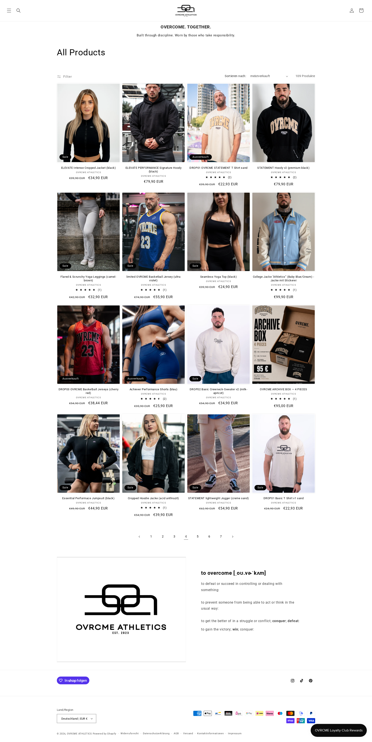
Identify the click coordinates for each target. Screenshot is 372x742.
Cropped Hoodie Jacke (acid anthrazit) (153, 498)
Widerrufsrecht (130, 733)
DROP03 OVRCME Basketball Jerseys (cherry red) (89, 391)
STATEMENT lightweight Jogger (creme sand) (218, 498)
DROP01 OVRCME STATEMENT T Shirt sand (218, 167)
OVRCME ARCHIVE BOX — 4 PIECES (283, 389)
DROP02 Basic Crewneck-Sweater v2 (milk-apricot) (218, 391)
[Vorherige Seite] (139, 536)
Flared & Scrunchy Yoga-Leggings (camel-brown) (88, 278)
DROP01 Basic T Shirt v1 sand (284, 498)
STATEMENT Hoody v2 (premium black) (283, 167)
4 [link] (186, 536)
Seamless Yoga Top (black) (218, 276)
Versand (188, 733)
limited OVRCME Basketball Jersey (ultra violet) (153, 278)
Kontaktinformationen (210, 733)
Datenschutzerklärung (156, 733)
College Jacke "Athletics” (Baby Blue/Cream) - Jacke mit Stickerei (283, 278)
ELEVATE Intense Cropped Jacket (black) (88, 167)
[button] (9, 10)
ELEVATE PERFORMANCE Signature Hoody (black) (154, 169)
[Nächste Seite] (232, 536)
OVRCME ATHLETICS (79, 733)
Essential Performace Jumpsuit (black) (88, 498)
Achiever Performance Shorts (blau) (153, 389)
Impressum (235, 733)
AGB (176, 733)
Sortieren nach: (235, 76)
